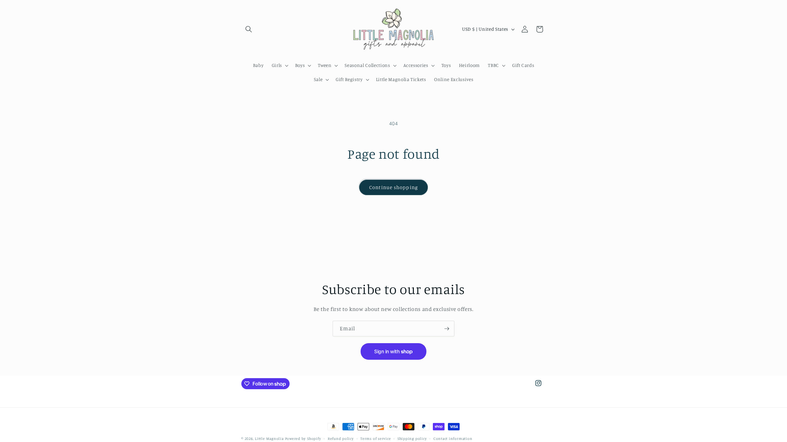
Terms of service (375, 438)
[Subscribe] (446, 329)
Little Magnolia (270, 438)
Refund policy (341, 438)
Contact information (453, 438)
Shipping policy (412, 438)
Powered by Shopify (303, 438)
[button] (248, 29)
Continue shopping (393, 187)
